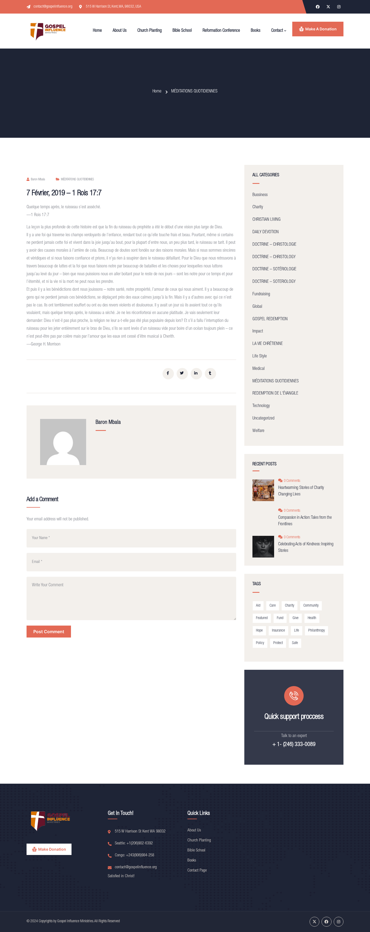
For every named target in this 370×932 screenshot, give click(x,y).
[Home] (48, 31)
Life (296, 631)
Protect (278, 643)
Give (295, 618)
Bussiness (260, 195)
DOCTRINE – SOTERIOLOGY (274, 282)
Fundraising (261, 294)
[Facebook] (318, 7)
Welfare (258, 431)
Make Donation (52, 849)
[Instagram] (339, 7)
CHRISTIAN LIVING (266, 220)
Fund (280, 618)
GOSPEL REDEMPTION (270, 319)
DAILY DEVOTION (265, 232)
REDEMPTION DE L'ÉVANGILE (275, 394)
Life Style (259, 356)
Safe (295, 643)
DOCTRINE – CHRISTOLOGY (274, 257)
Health (312, 618)
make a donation (321, 29)
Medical (258, 369)
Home (156, 91)
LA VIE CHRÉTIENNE (267, 344)
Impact (257, 331)
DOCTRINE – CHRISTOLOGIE (274, 245)
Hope (259, 631)
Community (311, 606)
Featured (262, 618)
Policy (260, 643)
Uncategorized (263, 419)
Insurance (278, 631)
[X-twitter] (328, 7)
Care (273, 606)
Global (257, 307)
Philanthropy (316, 631)
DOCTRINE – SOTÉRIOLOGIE (274, 269)
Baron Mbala (38, 179)
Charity (257, 207)
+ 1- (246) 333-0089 (294, 745)
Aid (258, 606)
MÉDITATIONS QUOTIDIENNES (194, 91)
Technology (261, 406)
